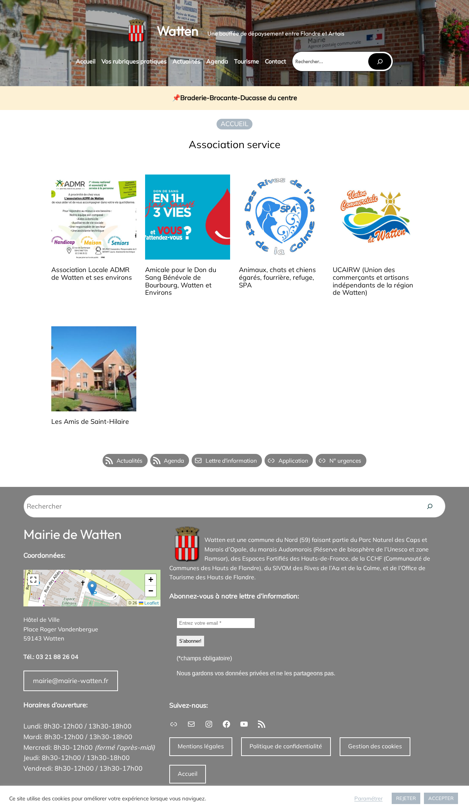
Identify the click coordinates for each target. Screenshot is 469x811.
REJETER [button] (406, 798)
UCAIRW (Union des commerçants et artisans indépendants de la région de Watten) (373, 281)
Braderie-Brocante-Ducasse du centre (238, 98)
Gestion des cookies (375, 746)
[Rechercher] (379, 61)
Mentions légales (201, 746)
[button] (92, 588)
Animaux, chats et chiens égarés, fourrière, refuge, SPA (277, 277)
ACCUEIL (234, 124)
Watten (178, 30)
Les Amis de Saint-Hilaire (90, 422)
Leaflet (151, 603)
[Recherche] (430, 506)
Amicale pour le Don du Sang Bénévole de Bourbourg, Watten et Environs (180, 281)
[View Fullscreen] (33, 579)
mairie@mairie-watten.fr (70, 680)
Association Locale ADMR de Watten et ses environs (91, 273)
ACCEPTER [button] (441, 798)
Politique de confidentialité (286, 746)
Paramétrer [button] (368, 798)
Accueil (187, 773)
